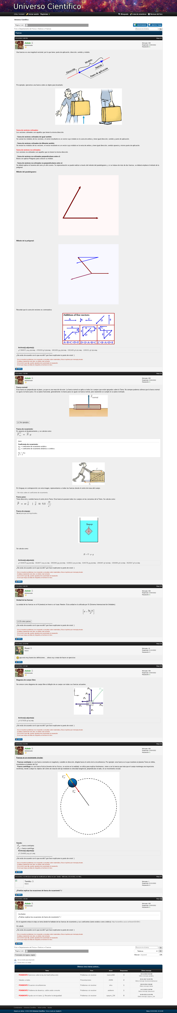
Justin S (58, 1011)
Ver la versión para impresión (25, 960)
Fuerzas (48, 29)
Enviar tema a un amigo (24, 962)
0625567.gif (131, 563)
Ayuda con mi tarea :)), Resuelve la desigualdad (45, 995)
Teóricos (41, 29)
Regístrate (44, 14)
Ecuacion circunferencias (37, 985)
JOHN (111, 980)
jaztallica (151, 976)
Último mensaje (143, 976)
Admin (28, 43)
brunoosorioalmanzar (151, 981)
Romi (27, 648)
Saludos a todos (24, 980)
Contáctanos (18, 1007)
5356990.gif (116, 563)
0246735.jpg (86, 563)
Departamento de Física (27, 29)
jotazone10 (151, 991)
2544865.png (24, 853)
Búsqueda (124, 14)
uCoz (22, 1011)
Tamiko (28, 881)
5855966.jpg (55, 563)
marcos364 (111, 975)
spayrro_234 (110, 995)
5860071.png (24, 350)
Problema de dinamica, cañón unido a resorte (44, 990)
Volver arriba (42, 1007)
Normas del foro (156, 14)
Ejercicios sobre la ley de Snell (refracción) (43, 975)
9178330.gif (24, 721)
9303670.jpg (24, 563)
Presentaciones (85, 980)
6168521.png (71, 563)
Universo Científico (30, 1007)
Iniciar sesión (34, 14)
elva (110, 985)
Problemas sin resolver (88, 975)
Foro (15, 29)
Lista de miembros (139, 14)
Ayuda (50, 1007)
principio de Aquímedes (29, 513)
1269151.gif (87, 350)
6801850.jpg (56, 350)
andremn (111, 990)
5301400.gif (72, 350)
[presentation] (19, 446)
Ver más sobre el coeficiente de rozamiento (32, 492)
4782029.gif (41, 350)
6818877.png (39, 563)
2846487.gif (101, 563)
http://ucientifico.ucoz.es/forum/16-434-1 (126, 922)
